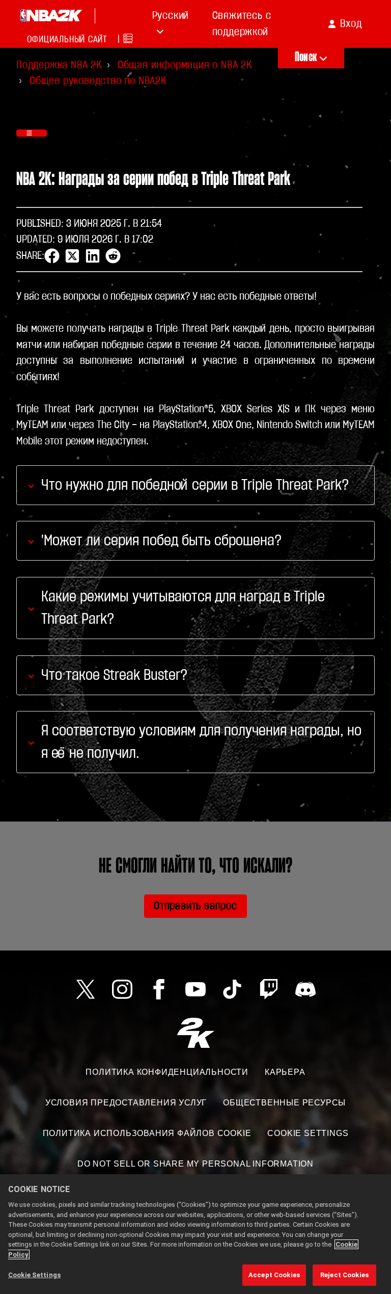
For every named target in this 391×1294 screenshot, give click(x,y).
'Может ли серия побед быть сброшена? (161, 540)
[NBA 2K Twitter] (85, 989)
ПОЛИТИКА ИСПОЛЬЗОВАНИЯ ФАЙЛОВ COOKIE (147, 1133)
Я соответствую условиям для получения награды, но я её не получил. (201, 742)
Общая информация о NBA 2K (185, 65)
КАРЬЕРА (285, 1072)
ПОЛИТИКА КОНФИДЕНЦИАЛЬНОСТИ (167, 1072)
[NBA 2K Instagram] (122, 989)
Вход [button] (350, 23)
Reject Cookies (344, 1275)
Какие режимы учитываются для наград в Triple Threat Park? (183, 608)
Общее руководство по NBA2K (98, 80)
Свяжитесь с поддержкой (241, 23)
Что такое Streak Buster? (114, 675)
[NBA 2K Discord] (305, 989)
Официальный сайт (67, 39)
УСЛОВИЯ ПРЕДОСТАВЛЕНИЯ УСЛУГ (126, 1102)
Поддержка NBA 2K (59, 65)
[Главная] (50, 15)
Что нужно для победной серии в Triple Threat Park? (195, 485)
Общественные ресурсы (284, 1102)
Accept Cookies (274, 1275)
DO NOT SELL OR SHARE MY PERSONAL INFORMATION (195, 1163)
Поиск (306, 57)
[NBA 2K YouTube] (195, 989)
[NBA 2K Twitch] (269, 989)
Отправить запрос (195, 906)
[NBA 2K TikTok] (232, 989)
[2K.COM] (196, 1033)
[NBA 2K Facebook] (159, 989)
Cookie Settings (307, 1133)
